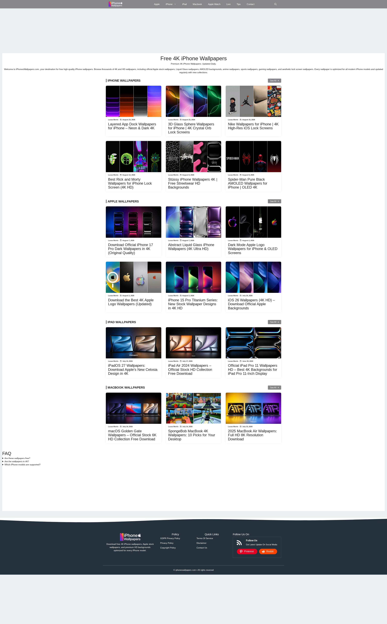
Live (228, 4)
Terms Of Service (205, 538)
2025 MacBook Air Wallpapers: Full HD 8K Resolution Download (252, 435)
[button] (275, 4)
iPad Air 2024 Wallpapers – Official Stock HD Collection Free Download (190, 369)
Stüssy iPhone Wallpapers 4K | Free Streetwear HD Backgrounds (192, 183)
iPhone (169, 4)
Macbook (197, 4)
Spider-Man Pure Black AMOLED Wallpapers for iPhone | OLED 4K (247, 183)
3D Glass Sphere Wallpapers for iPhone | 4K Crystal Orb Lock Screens (191, 128)
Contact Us (202, 547)
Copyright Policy (168, 547)
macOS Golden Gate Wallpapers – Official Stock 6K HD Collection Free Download (132, 435)
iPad (184, 4)
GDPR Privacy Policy (170, 538)
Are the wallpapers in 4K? (17, 461)
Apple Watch (214, 4)
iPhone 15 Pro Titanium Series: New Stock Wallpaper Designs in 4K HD (193, 304)
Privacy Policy (166, 543)
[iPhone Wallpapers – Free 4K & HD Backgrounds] (115, 4)
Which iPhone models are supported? (23, 464)
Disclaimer (202, 543)
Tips (239, 4)
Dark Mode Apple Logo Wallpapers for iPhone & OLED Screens (252, 249)
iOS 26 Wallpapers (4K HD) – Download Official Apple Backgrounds (251, 304)
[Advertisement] (93, 31)
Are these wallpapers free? (17, 458)
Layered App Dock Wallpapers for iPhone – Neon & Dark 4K (132, 126)
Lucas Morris (113, 120)
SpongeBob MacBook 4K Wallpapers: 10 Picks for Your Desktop (191, 435)
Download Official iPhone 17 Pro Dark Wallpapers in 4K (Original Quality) (130, 249)
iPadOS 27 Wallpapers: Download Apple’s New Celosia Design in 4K (132, 369)
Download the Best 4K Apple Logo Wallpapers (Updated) (131, 302)
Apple (157, 4)
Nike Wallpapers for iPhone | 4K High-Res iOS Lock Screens (253, 126)
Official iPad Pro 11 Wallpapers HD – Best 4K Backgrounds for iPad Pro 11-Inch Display (252, 369)
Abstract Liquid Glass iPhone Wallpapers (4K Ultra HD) (191, 247)
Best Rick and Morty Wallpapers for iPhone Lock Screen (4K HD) (130, 183)
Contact (250, 4)
